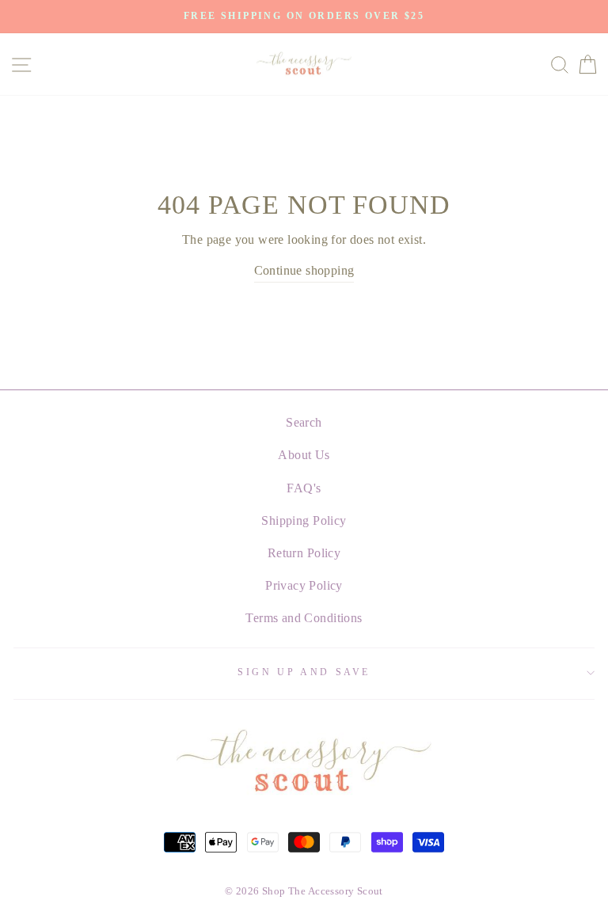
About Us (303, 454)
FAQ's (304, 488)
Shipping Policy (303, 520)
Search (303, 422)
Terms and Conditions (303, 618)
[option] (304, 16)
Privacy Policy (304, 585)
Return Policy (304, 553)
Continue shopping (304, 270)
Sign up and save (304, 672)
